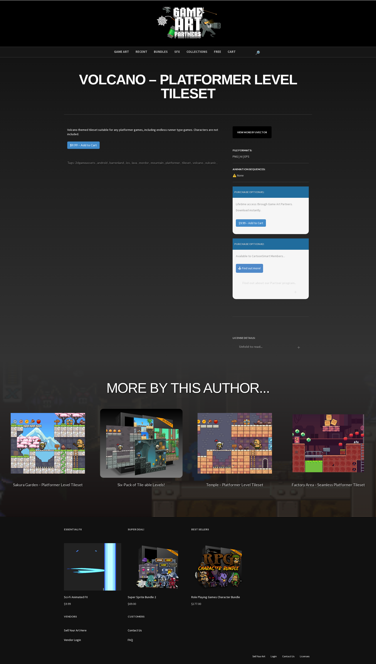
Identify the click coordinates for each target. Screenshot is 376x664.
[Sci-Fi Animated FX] (92, 567)
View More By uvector (252, 132)
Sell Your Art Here (75, 630)
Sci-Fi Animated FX (76, 597)
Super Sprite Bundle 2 (142, 597)
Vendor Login (72, 640)
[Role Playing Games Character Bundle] (219, 567)
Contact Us (135, 630)
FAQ (130, 640)
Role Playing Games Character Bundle (215, 597)
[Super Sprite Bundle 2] (156, 567)
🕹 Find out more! (249, 268)
